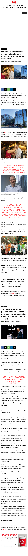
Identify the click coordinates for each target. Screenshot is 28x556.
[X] (5, 89)
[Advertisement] (14, 34)
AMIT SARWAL (7, 61)
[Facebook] (2, 89)
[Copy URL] (14, 89)
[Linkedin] (11, 89)
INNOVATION (4, 48)
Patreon (13, 293)
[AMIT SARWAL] (2, 61)
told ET (5, 132)
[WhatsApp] (8, 89)
